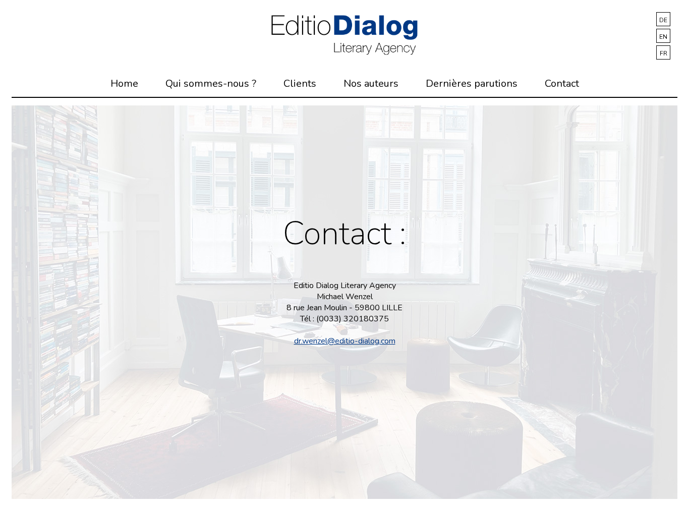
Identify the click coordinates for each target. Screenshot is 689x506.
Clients (299, 83)
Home (124, 83)
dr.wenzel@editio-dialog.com (344, 341)
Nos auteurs (370, 83)
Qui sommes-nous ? (210, 83)
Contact (562, 83)
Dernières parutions (472, 83)
